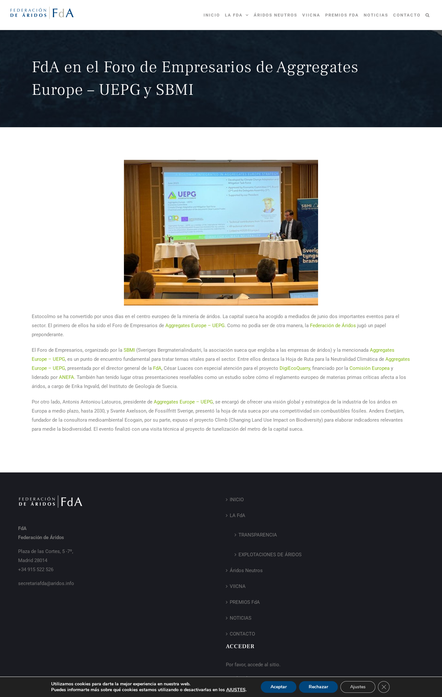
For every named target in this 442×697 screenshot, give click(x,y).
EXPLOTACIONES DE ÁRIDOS (270, 555)
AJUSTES (236, 690)
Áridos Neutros (246, 570)
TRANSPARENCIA (257, 535)
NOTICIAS (240, 618)
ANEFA (66, 377)
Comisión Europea (369, 368)
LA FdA (237, 515)
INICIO (237, 500)
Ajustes (358, 687)
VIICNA (238, 586)
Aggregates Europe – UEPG (195, 325)
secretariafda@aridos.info (46, 583)
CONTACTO (242, 634)
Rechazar (318, 687)
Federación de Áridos (333, 325)
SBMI (129, 350)
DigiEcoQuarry (295, 368)
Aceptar (279, 687)
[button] (427, 15)
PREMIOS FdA (245, 602)
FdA (157, 368)
